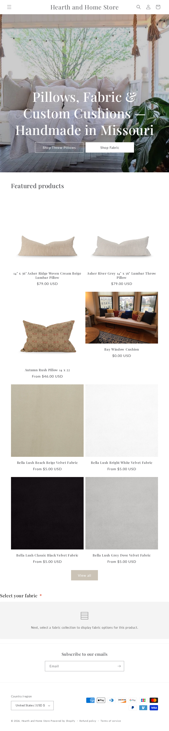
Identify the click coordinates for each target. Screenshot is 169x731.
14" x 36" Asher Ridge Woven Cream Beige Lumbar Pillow (47, 275)
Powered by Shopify (63, 720)
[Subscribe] (119, 666)
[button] (9, 7)
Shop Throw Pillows (59, 147)
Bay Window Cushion (121, 349)
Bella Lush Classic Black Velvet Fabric (47, 555)
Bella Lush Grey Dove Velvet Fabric (122, 555)
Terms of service (111, 720)
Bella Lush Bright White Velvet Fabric (121, 463)
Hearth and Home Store (36, 720)
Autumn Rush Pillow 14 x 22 (47, 370)
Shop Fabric (109, 147)
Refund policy (87, 720)
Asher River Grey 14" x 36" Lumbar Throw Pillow (121, 275)
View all (84, 575)
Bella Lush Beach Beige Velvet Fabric (47, 463)
